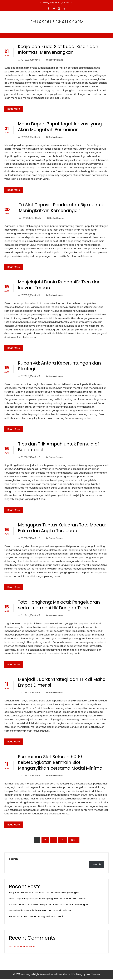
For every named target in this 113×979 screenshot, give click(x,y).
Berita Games (56, 59)
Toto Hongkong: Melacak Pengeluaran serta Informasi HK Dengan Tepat (59, 605)
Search (13, 859)
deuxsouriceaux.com (56, 21)
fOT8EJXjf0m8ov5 (30, 59)
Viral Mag (77, 974)
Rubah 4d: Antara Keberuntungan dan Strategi (59, 366)
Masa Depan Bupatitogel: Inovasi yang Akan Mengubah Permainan (60, 127)
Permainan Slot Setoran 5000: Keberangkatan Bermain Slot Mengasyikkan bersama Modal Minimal (60, 762)
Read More (13, 108)
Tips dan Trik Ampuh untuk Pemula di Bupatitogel (58, 447)
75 (62, 840)
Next (74, 840)
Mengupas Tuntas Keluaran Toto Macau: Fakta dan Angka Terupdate (62, 528)
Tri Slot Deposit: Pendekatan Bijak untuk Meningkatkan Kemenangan (61, 208)
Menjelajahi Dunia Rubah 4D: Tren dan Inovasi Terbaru (59, 285)
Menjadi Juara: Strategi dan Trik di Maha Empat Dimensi (62, 682)
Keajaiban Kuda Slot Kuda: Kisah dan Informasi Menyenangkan (58, 49)
